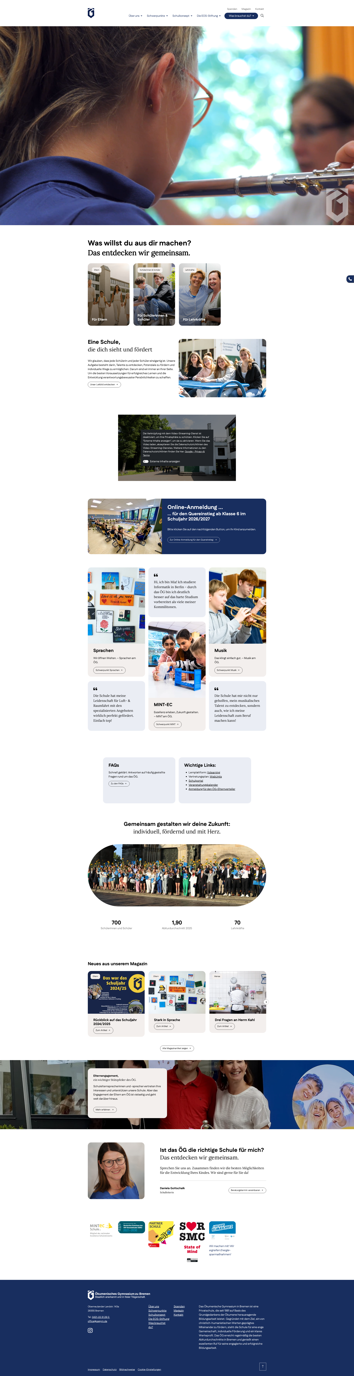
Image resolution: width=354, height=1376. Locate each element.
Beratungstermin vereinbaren (245, 1190)
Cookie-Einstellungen (149, 1369)
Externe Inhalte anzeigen (165, 461)
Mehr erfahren (103, 1109)
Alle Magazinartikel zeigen (175, 1048)
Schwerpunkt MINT (165, 724)
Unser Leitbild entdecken (102, 384)
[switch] (146, 461)
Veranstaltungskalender (203, 785)
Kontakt (259, 9)
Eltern (96, 270)
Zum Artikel (101, 1030)
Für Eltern (99, 319)
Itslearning (213, 772)
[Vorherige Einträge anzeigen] (87, 1002)
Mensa (217, 976)
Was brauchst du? (240, 16)
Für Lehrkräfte (194, 319)
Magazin (246, 9)
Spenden (232, 9)
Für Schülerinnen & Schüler (152, 317)
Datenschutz (110, 1369)
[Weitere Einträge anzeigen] (266, 1002)
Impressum (94, 1369)
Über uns (134, 16)
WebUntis (216, 777)
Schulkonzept (180, 16)
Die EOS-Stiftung (207, 16)
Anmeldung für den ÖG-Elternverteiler (212, 789)
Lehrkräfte (189, 270)
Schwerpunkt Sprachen (107, 670)
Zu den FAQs (117, 783)
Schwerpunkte (156, 16)
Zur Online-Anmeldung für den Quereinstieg (192, 539)
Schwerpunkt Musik (226, 670)
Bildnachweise (127, 1369)
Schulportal (196, 781)
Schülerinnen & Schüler (150, 270)
